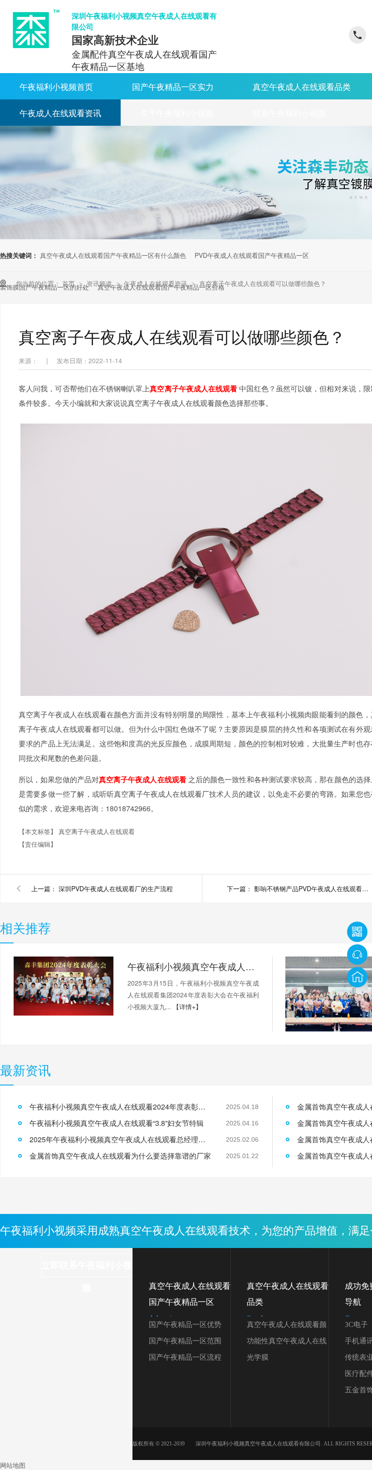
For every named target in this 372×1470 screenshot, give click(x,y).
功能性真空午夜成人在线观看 (287, 1343)
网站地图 (12, 1465)
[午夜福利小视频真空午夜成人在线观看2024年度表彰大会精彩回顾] (63, 986)
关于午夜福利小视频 (177, 112)
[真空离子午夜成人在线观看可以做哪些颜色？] (33, 29)
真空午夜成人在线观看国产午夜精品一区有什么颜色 (113, 255)
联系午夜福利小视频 (289, 112)
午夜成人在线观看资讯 (60, 112)
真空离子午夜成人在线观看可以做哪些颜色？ (262, 283)
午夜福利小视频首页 (56, 86)
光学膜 (258, 1357)
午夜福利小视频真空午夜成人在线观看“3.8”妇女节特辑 (116, 1123)
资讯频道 (100, 283)
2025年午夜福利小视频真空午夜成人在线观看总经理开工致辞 (120, 1139)
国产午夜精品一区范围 (185, 1341)
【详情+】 (187, 1006)
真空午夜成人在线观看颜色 (287, 1327)
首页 (69, 283)
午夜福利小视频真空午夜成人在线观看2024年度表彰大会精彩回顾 (193, 966)
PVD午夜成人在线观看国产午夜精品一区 (252, 255)
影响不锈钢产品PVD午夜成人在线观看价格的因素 (313, 888)
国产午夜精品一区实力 (173, 86)
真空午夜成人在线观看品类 (302, 86)
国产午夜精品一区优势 (185, 1324)
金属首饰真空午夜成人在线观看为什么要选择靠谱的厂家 (120, 1155)
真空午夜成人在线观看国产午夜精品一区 (189, 1302)
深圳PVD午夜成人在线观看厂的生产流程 (116, 888)
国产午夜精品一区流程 (185, 1357)
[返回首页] (357, 977)
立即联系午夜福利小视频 (86, 1268)
